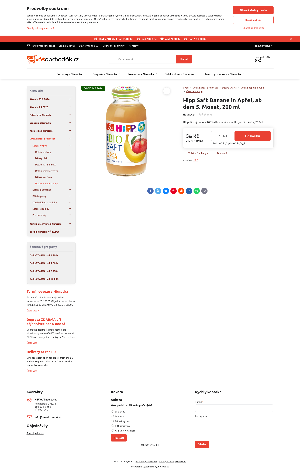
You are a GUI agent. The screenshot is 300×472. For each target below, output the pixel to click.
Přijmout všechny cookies (253, 10)
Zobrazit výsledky (150, 444)
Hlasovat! (119, 437)
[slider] (205, 114)
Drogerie (119, 416)
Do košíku (252, 136)
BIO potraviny (122, 425)
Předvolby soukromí (146, 461)
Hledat (184, 59)
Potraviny (119, 411)
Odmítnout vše (253, 20)
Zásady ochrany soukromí (172, 461)
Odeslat (202, 444)
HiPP (195, 160)
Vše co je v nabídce (124, 430)
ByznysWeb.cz (161, 466)
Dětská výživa (122, 421)
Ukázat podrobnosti (253, 27)
